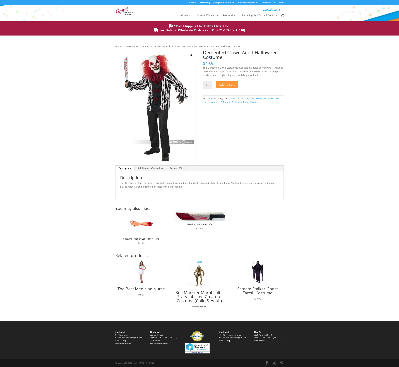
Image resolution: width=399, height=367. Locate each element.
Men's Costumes (189, 46)
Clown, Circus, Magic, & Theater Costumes (251, 98)
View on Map (120, 340)
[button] (191, 55)
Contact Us (266, 3)
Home (118, 46)
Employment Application (223, 3)
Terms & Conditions (246, 3)
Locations (271, 9)
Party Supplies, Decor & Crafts (258, 15)
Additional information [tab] (150, 168)
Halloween (184, 15)
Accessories (229, 15)
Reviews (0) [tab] (176, 168)
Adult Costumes (173, 46)
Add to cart (227, 84)
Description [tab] (125, 168)
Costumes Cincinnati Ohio (152, 46)
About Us (193, 3)
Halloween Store (130, 46)
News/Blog (205, 3)
